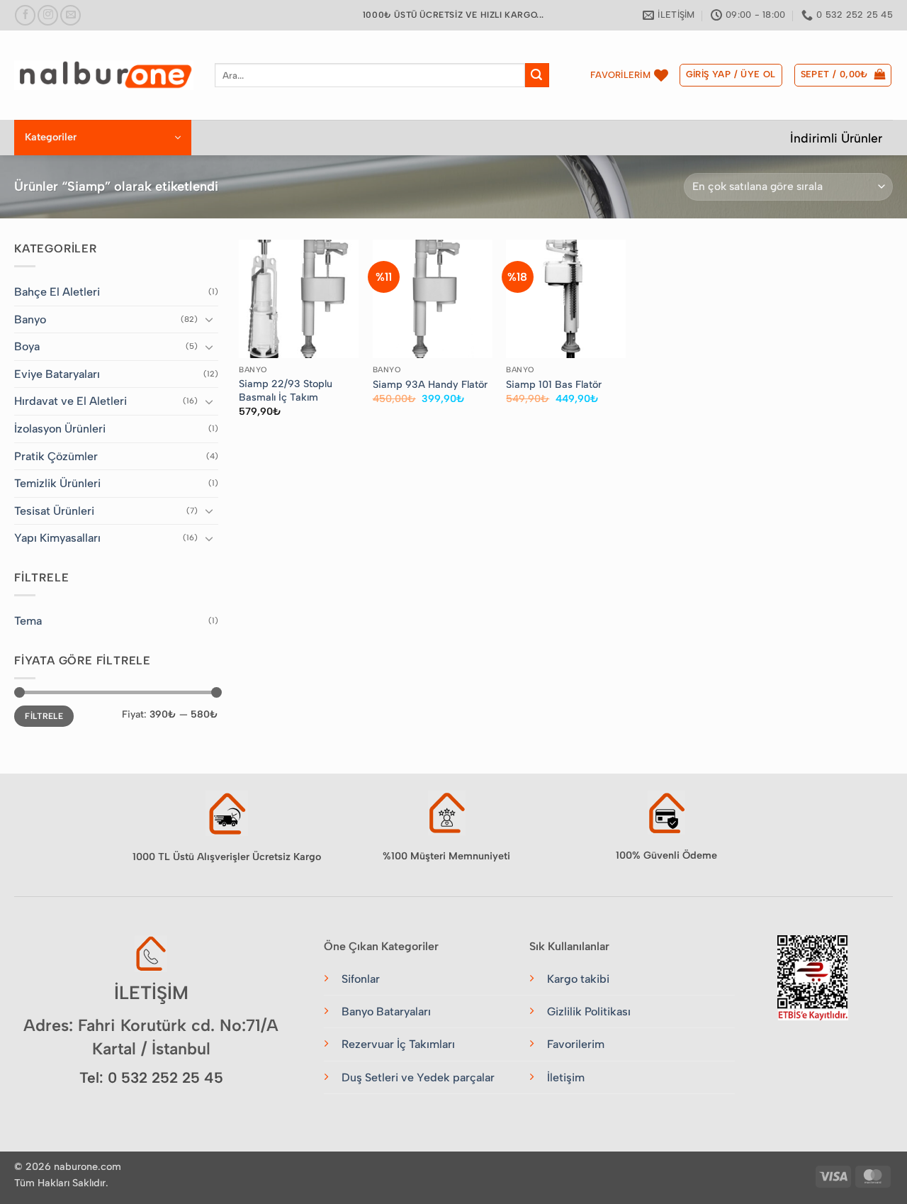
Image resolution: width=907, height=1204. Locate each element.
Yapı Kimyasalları (57, 538)
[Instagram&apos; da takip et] (48, 15)
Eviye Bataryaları (57, 374)
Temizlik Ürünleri (57, 483)
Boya (27, 346)
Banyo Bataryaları (386, 1011)
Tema (28, 621)
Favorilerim (575, 1044)
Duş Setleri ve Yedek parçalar (418, 1077)
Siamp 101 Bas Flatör (554, 384)
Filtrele (44, 716)
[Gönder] (537, 75)
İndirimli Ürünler (836, 137)
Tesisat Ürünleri (54, 511)
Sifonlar (361, 979)
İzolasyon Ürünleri (60, 428)
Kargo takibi (578, 979)
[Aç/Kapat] (209, 319)
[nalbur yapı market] (103, 75)
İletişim (566, 1077)
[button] (731, 75)
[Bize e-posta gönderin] (70, 15)
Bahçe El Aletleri (57, 292)
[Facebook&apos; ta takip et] (25, 15)
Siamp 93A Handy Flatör (430, 384)
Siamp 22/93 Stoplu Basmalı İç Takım (285, 390)
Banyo (30, 319)
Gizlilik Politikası (589, 1011)
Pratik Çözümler (56, 456)
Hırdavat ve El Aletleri (70, 401)
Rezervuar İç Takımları (398, 1044)
